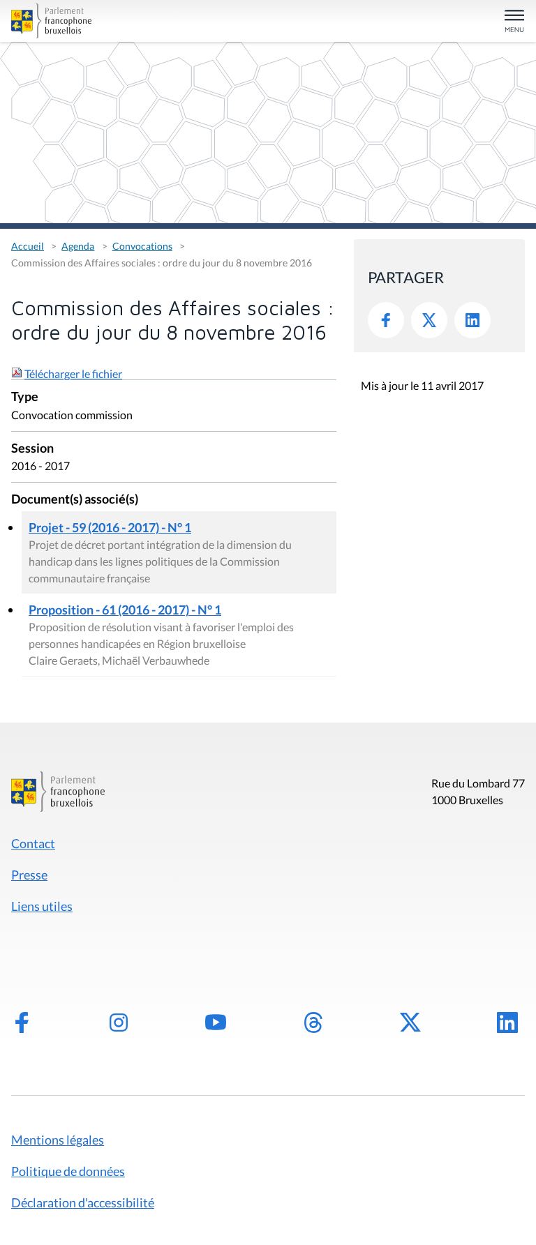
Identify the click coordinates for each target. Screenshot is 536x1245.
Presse (29, 874)
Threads (313, 1022)
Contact (33, 843)
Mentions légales (57, 1139)
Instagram (118, 1022)
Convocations (142, 246)
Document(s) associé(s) (74, 499)
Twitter (429, 320)
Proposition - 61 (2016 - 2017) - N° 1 (125, 609)
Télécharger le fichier (73, 373)
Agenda (77, 246)
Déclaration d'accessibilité (82, 1202)
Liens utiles (42, 906)
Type (24, 397)
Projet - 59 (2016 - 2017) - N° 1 (110, 527)
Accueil (27, 246)
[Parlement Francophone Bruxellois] (94, 21)
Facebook (386, 320)
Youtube (215, 1022)
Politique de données (68, 1171)
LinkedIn (472, 320)
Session (32, 448)
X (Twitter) (410, 1022)
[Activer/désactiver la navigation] (514, 22)
